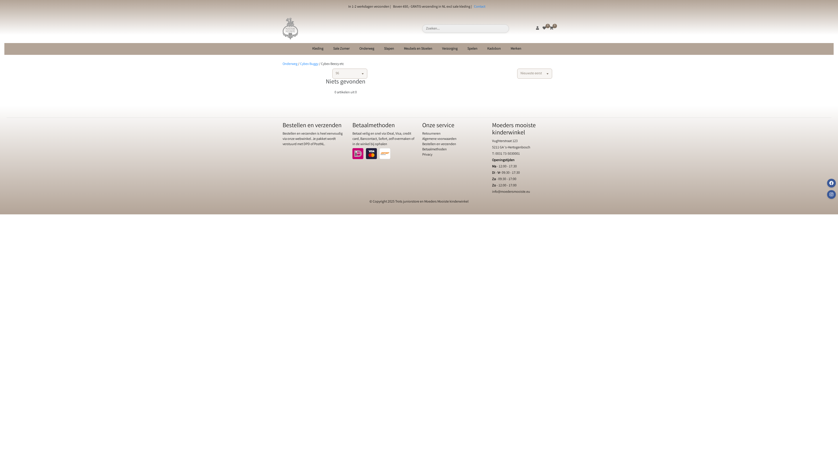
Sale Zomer (341, 48)
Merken (516, 48)
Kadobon (494, 48)
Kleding (317, 48)
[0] (544, 28)
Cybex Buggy (309, 64)
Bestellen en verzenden (439, 144)
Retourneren (431, 133)
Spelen (472, 48)
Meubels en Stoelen (418, 48)
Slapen (389, 48)
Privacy (427, 154)
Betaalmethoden (434, 149)
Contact (479, 6)
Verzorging (450, 48)
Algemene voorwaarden (439, 139)
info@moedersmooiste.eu (511, 191)
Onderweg (366, 48)
